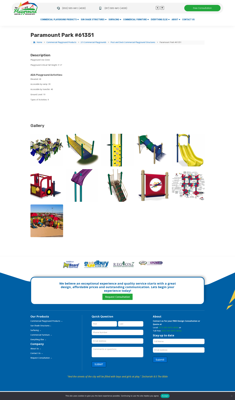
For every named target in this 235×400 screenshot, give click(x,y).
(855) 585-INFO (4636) (74, 8)
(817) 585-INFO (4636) (115, 8)
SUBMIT (99, 364)
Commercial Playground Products (58, 20)
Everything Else (159, 20)
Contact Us (188, 20)
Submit (160, 359)
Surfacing (114, 20)
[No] (231, 396)
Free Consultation (202, 8)
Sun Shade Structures (92, 20)
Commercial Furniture (135, 20)
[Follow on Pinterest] (162, 8)
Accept (165, 396)
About (175, 20)
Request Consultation (117, 296)
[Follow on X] (157, 8)
